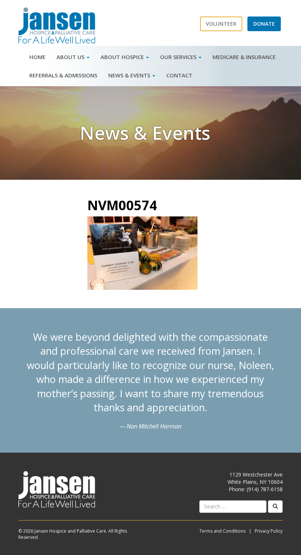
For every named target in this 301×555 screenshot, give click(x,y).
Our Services (179, 57)
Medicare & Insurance (244, 57)
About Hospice (123, 57)
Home (37, 57)
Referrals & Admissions (63, 75)
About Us (71, 57)
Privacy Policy (269, 531)
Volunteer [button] (221, 23)
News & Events (130, 75)
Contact (179, 75)
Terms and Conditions (222, 531)
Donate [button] (264, 23)
